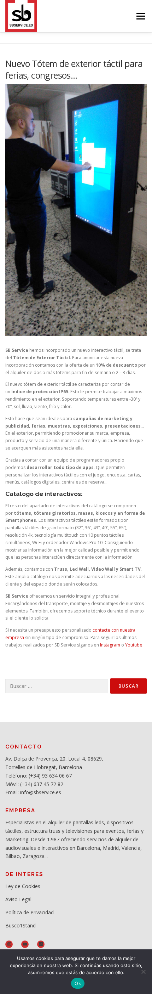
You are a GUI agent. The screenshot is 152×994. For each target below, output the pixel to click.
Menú (140, 16)
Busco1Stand (20, 925)
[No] (143, 971)
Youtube (133, 645)
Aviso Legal (18, 899)
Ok (78, 983)
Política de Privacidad (29, 912)
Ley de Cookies (22, 886)
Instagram (109, 645)
